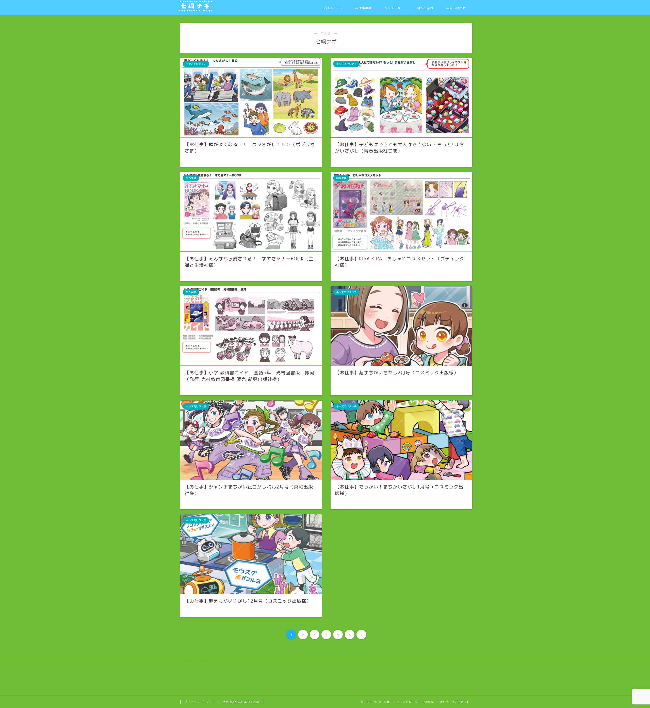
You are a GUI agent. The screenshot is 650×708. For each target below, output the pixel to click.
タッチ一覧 (392, 8)
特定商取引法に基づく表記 (241, 702)
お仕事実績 (363, 8)
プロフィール (333, 8)
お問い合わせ (456, 8)
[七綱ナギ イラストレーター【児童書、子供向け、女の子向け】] (216, 10)
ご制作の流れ (423, 8)
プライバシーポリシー (199, 702)
